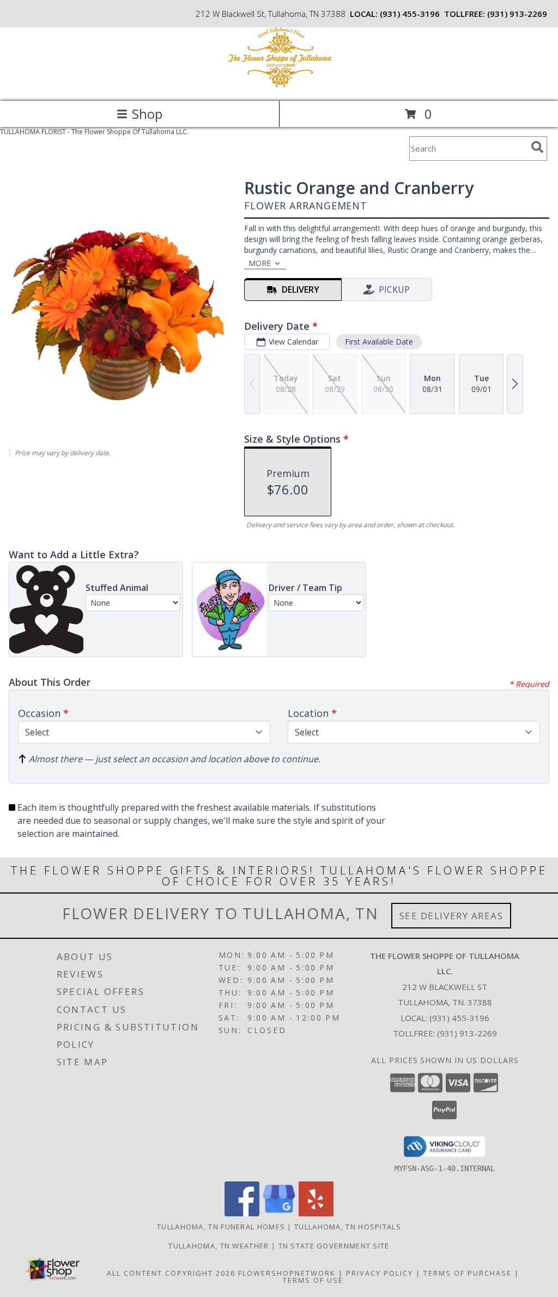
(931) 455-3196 (410, 13)
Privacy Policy (379, 1273)
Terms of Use (313, 1280)
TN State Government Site (334, 1246)
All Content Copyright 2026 (171, 1273)
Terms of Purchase (467, 1273)
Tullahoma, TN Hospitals (347, 1227)
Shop (147, 114)
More (259, 263)
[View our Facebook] (242, 1213)
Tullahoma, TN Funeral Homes (221, 1227)
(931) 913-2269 (517, 13)
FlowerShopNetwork (287, 1273)
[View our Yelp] (316, 1213)
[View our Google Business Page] (279, 1213)
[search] (537, 147)
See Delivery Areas (451, 915)
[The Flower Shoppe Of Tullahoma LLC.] (279, 85)
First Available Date (379, 341)
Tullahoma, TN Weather (218, 1246)
